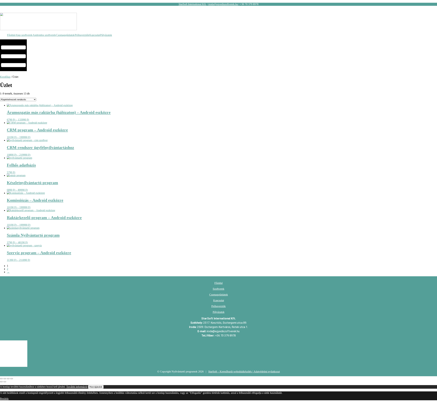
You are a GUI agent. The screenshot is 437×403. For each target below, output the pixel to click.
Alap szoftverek (23, 35)
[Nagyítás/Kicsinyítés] (1, 378)
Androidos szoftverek (44, 35)
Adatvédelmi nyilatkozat (266, 371)
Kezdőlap (5, 76)
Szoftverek (218, 288)
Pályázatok (106, 35)
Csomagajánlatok (65, 35)
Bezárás (4, 398)
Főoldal (11, 35)
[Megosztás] (8, 378)
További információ (76, 386)
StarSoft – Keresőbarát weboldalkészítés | (230, 371)
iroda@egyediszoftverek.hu (223, 4)
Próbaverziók (82, 35)
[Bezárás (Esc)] (11, 378)
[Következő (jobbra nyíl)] (4, 381)
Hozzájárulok (95, 387)
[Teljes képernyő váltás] (4, 378)
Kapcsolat (94, 35)
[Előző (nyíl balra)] (1, 381)
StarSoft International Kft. (192, 4)
